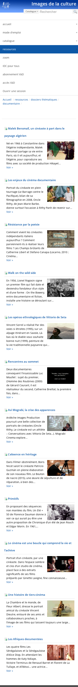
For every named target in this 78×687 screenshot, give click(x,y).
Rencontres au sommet (23, 361)
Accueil (7, 99)
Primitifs (13, 498)
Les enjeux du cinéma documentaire (31, 180)
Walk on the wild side (21, 273)
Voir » (9, 167)
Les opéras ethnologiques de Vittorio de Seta (36, 317)
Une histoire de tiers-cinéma (26, 594)
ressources (21, 99)
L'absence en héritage (22, 454)
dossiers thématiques (44, 99)
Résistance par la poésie (23, 224)
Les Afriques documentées (25, 639)
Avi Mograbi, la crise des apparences (31, 410)
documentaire (11, 103)
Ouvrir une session (14, 91)
